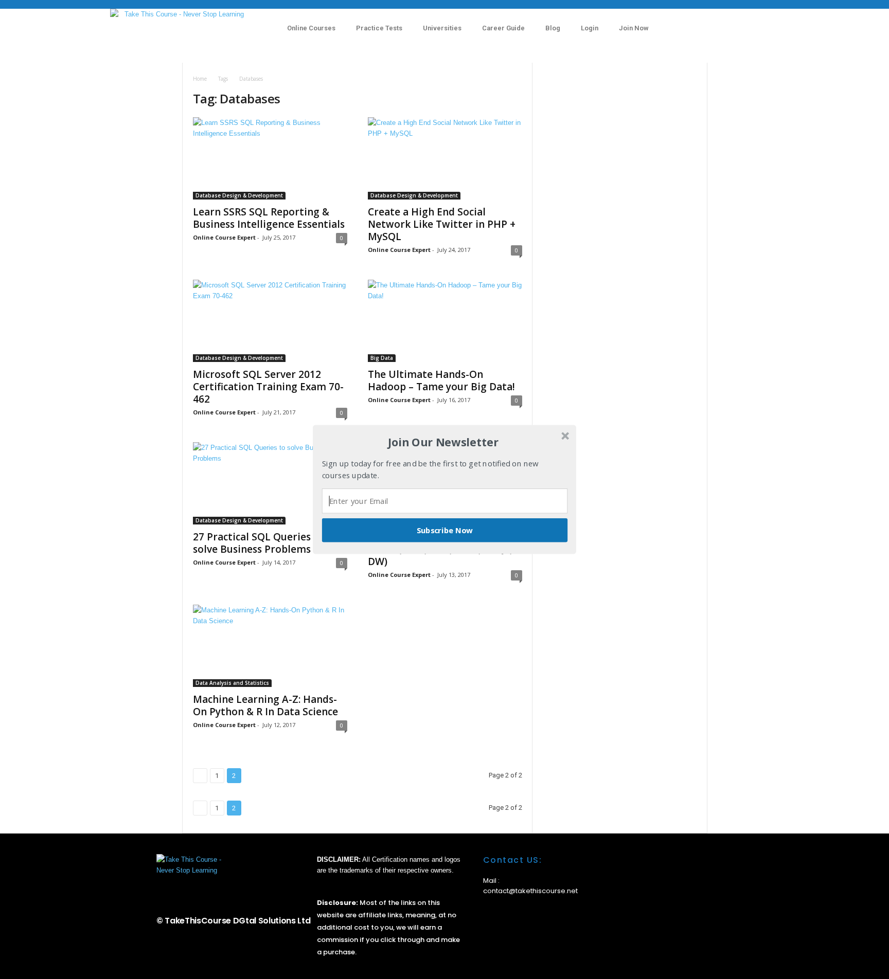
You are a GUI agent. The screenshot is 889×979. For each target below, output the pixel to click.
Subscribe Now (445, 530)
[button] (443, 442)
